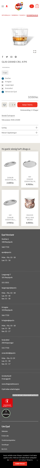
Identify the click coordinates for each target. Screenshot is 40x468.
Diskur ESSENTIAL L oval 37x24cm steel (10, 219)
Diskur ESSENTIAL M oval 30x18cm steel (10, 179)
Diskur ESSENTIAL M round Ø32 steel (29, 180)
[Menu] (2, 6)
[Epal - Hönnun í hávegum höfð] (19, 6)
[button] (4, 105)
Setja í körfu (27, 105)
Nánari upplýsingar (9, 133)
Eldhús (22, 15)
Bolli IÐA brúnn (30, 219)
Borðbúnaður (32, 15)
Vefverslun (6, 15)
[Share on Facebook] (4, 57)
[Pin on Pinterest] (17, 57)
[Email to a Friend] (12, 57)
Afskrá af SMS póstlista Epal (25, 395)
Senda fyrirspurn (8, 115)
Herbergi (15, 15)
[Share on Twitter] (8, 57)
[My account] (7, 6)
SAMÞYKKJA (20, 464)
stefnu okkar (13, 460)
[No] (37, 461)
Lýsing (4, 128)
